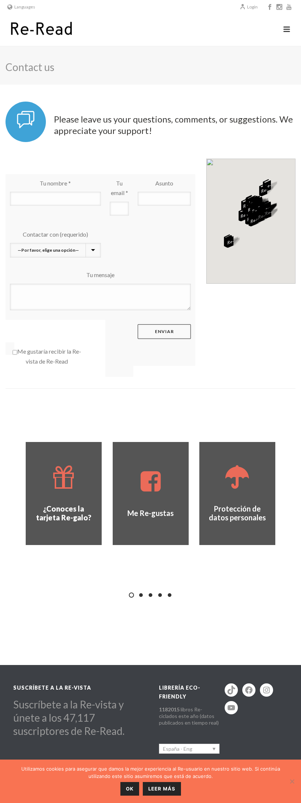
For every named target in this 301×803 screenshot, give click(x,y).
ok (130, 789)
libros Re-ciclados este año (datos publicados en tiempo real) (189, 716)
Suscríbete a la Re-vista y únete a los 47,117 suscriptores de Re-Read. (68, 717)
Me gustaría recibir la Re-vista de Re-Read (49, 356)
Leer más (161, 789)
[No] (291, 781)
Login (252, 7)
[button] (232, 241)
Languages (24, 7)
